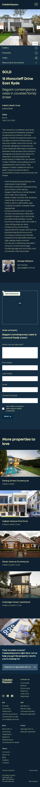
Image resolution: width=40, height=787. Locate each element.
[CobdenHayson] (10, 4)
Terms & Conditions (8, 770)
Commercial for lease (10, 742)
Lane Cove (24, 693)
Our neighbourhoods (10, 719)
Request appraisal (28, 714)
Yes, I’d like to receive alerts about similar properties (14, 409)
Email (4, 385)
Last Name (7, 374)
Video (4, 58)
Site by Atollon (33, 781)
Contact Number (9, 395)
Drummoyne (25, 688)
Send (6, 416)
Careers (5, 760)
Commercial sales (28, 711)
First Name (7, 363)
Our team (6, 752)
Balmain (23, 685)
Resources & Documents (13, 63)
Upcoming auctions (10, 714)
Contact (5, 763)
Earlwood (24, 691)
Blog (4, 757)
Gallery (5, 48)
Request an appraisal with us (17, 667)
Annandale (24, 683)
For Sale (5, 706)
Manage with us (27, 729)
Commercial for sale (10, 716)
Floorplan (6, 53)
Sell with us (25, 706)
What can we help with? (12, 344)
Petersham (24, 696)
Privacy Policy (33, 770)
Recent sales (26, 708)
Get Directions (11, 294)
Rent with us (7, 729)
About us (5, 754)
